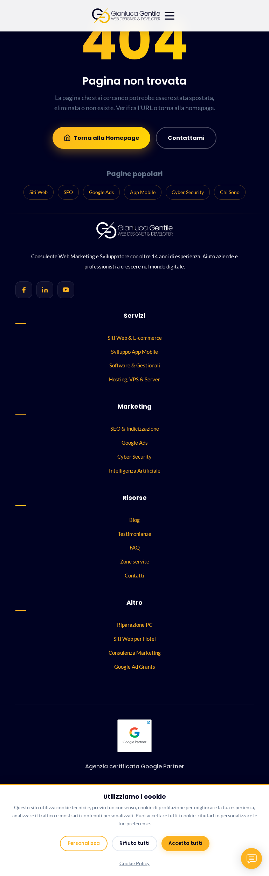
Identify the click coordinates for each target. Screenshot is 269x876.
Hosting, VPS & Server (134, 379)
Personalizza (84, 843)
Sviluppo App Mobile (134, 352)
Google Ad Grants (134, 666)
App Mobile (143, 192)
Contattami (186, 138)
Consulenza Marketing (135, 652)
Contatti (134, 575)
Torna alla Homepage (106, 138)
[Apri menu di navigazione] (169, 16)
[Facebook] (23, 289)
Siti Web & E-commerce (135, 338)
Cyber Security (188, 192)
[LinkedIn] (44, 289)
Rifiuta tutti (134, 843)
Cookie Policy (134, 863)
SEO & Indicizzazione (134, 428)
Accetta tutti (185, 843)
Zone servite (134, 561)
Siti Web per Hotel (134, 639)
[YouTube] (65, 289)
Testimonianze (134, 534)
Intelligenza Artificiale (134, 470)
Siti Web (38, 192)
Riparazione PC (134, 625)
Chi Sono (230, 192)
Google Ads (101, 192)
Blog (134, 520)
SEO (68, 192)
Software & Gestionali (134, 365)
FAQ (135, 547)
